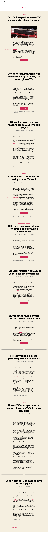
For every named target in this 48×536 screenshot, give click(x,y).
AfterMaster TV (16, 197)
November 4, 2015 (25, 276)
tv (17, 112)
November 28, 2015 (24, 234)
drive (21, 111)
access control (16, 111)
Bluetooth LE (16, 260)
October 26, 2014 (28, 486)
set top (19, 519)
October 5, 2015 (25, 321)
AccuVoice (15, 49)
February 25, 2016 (24, 82)
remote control (16, 261)
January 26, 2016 (24, 130)
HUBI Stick (19, 290)
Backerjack (4, 1)
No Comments (31, 82)
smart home (32, 111)
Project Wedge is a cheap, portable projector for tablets (24, 357)
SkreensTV (17, 429)
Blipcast (14, 143)
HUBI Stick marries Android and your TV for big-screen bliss (24, 272)
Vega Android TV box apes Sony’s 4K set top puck (24, 482)
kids (26, 111)
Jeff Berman (18, 82)
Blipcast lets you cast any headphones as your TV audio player (24, 125)
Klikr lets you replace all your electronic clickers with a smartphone (24, 229)
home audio (24, 166)
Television (24, 14)
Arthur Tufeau (18, 321)
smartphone (23, 395)
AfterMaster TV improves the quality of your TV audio (24, 178)
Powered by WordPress (12, 533)
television (15, 112)
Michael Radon (21, 486)
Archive (41, 1)
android (16, 519)
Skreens (20, 332)
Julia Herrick (18, 361)
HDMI (22, 216)
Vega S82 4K (17, 499)
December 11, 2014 (24, 361)
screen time (28, 111)
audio (15, 166)
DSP (21, 216)
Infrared (31, 260)
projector (20, 395)
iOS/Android (23, 111)
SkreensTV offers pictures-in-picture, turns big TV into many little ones (24, 408)
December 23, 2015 (24, 182)
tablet (26, 395)
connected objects (27, 260)
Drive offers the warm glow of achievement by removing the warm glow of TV (24, 76)
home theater (25, 216)
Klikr (15, 243)
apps (19, 111)
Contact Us (37, 1)
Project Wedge (15, 376)
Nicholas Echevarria (18, 276)
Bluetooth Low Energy (21, 260)
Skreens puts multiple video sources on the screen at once (24, 317)
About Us (33, 1)
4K (14, 519)
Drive (14, 92)
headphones (20, 166)
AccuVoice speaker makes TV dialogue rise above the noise (24, 19)
